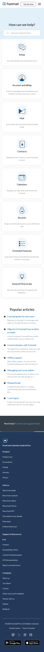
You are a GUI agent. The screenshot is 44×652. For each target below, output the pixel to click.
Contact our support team (27, 423)
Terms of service (28, 628)
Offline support (14, 357)
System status (14, 628)
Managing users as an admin (20, 370)
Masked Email (13, 383)
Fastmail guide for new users (21, 316)
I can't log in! (13, 398)
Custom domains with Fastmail (21, 345)
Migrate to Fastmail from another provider (23, 331)
